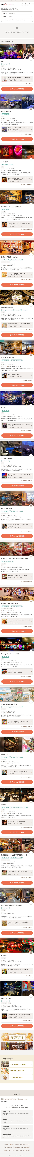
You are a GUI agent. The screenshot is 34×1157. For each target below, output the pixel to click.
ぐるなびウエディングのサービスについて (13, 1150)
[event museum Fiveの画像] (17, 297)
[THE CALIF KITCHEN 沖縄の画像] (17, 694)
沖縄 (19, 1099)
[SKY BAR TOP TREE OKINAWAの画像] (17, 197)
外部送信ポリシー (9, 1147)
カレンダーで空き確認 (18, 234)
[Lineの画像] (17, 51)
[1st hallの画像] (17, 795)
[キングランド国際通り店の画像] (17, 347)
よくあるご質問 (26, 1150)
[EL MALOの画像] (17, 945)
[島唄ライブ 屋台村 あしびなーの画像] (17, 594)
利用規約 (11, 1144)
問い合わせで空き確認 (18, 89)
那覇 (22, 1099)
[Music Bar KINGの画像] (17, 988)
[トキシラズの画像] (17, 152)
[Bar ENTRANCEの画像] (17, 101)
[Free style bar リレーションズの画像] (17, 644)
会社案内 (6, 1144)
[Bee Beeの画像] (17, 398)
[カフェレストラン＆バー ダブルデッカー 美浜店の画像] (17, 549)
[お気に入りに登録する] (31, 59)
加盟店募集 (26, 1147)
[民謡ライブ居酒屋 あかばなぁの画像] (17, 247)
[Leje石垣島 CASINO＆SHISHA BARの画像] (17, 895)
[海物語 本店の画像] (17, 744)
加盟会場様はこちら (18, 1147)
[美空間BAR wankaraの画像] (17, 448)
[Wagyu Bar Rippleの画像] (17, 498)
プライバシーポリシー (24, 1144)
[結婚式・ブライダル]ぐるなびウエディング (10, 1098)
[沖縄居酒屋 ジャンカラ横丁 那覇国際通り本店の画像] (17, 845)
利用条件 (17, 1144)
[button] (17, 1113)
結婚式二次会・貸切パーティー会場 (8, 1099)
